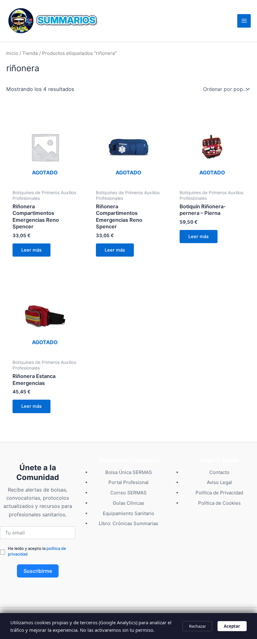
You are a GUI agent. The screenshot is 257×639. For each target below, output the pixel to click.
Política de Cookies (219, 503)
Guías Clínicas (128, 503)
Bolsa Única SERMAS (128, 472)
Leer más (31, 250)
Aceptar (232, 626)
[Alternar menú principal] (244, 21)
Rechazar (197, 626)
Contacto (219, 472)
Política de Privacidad (219, 493)
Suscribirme (38, 571)
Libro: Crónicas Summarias (128, 523)
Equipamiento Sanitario (128, 513)
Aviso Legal (219, 482)
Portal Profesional (128, 482)
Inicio (12, 53)
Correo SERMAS (128, 493)
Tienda (30, 53)
